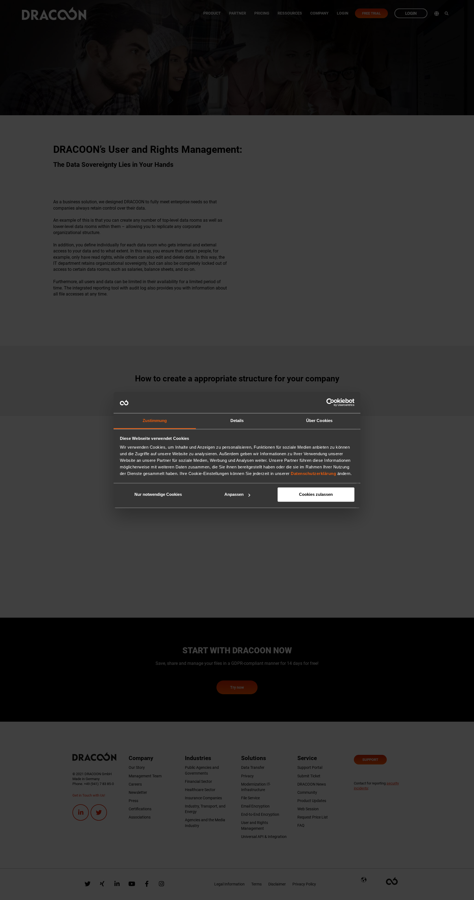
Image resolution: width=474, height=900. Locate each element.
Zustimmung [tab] (155, 420)
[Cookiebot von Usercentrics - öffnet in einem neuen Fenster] (330, 402)
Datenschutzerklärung (313, 473)
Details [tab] (237, 420)
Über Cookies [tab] (319, 420)
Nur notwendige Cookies (158, 494)
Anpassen (234, 494)
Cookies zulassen (316, 494)
